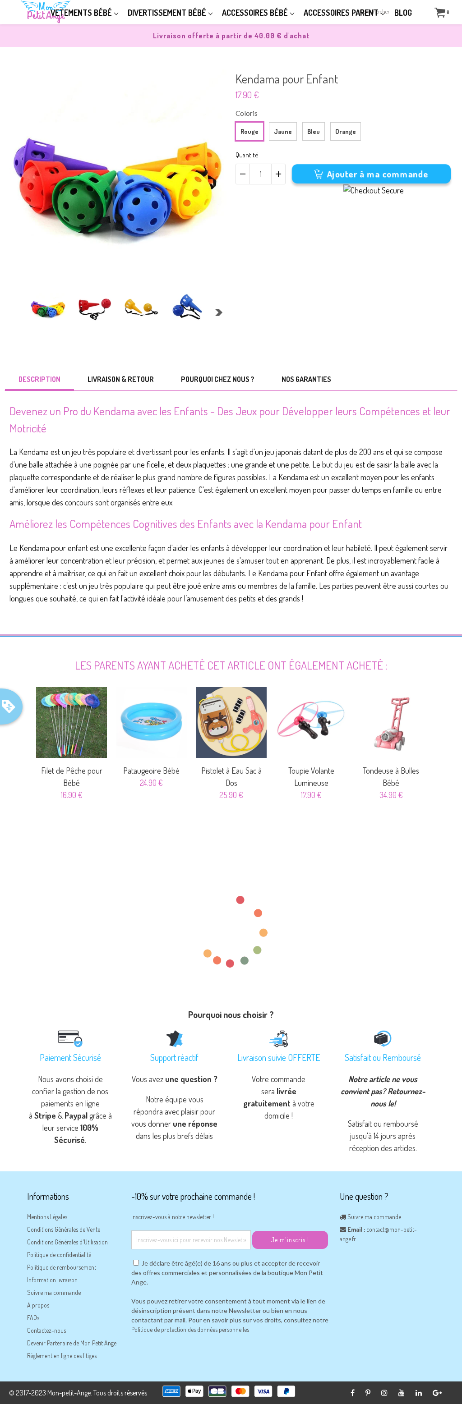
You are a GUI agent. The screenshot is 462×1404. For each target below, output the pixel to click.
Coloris (247, 113)
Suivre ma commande (54, 1292)
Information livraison (52, 1280)
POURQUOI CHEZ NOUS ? (217, 379)
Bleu (313, 131)
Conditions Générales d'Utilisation (67, 1242)
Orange (345, 131)
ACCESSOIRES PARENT (342, 13)
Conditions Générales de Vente (63, 1229)
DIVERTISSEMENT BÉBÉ (168, 13)
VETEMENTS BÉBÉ (82, 13)
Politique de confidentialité (59, 1254)
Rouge (249, 131)
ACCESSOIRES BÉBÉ (256, 13)
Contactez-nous (46, 1330)
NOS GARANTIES (306, 379)
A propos (38, 1305)
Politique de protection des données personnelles (190, 1329)
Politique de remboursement (61, 1267)
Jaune (283, 131)
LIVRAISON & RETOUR (121, 379)
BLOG (403, 13)
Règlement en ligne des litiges (62, 1355)
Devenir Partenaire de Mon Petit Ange (71, 1343)
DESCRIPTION (39, 379)
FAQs (33, 1317)
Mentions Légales (47, 1216)
